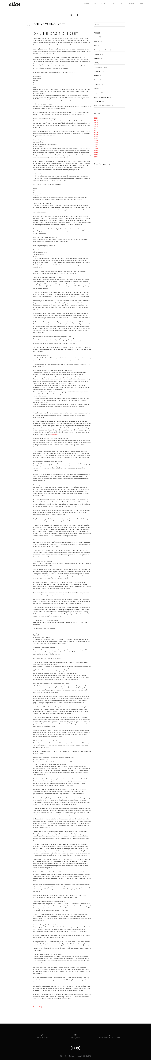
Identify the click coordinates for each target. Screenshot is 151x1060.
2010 (96, 132)
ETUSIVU (86, 3)
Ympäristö (97, 84)
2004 (96, 142)
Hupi (95, 45)
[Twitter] (78, 1048)
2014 (96, 124)
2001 (96, 147)
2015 (96, 122)
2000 (96, 149)
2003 (96, 145)
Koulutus (97, 88)
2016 (96, 120)
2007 (96, 138)
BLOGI (142, 3)
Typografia (97, 54)
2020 (96, 118)
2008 (96, 136)
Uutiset (96, 37)
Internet (96, 76)
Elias (41, 28)
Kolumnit (96, 41)
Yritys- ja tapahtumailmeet (102, 106)
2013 (96, 126)
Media (96, 63)
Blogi (44, 28)
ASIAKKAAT (132, 3)
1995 (96, 155)
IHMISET (122, 3)
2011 (96, 130)
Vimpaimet (97, 93)
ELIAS (95, 3)
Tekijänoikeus (98, 101)
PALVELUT (104, 3)
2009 (96, 134)
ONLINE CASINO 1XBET (49, 24)
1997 (96, 153)
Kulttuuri (96, 58)
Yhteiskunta (97, 71)
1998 (96, 151)
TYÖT (113, 3)
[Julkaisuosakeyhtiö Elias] (15, 4)
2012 (96, 128)
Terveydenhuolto (99, 67)
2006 (96, 140)
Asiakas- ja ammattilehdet (102, 50)
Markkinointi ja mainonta (101, 97)
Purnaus (96, 80)
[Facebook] (73, 1048)
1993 (96, 157)
